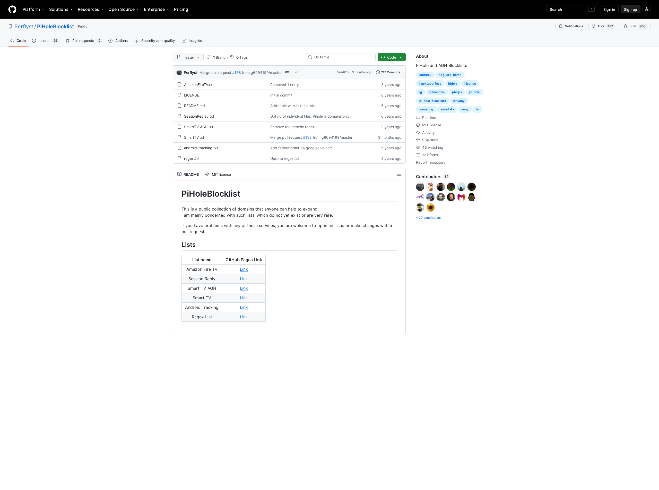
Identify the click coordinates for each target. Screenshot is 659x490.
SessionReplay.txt (199, 116)
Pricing (181, 9)
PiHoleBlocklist (55, 26)
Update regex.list (284, 158)
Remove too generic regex (292, 127)
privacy (459, 101)
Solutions (58, 9)
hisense (470, 83)
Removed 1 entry (284, 84)
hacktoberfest (430, 83)
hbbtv (452, 83)
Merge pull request (215, 72)
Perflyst (23, 26)
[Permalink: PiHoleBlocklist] (177, 193)
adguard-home (450, 75)
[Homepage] (12, 9)
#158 (236, 72)
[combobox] (342, 57)
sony (465, 109)
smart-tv (447, 109)
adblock (425, 75)
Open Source (121, 9)
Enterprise (154, 9)
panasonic (437, 92)
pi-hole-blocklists (432, 101)
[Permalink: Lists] (177, 244)
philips (457, 92)
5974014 (343, 72)
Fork (605, 26)
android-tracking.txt (201, 148)
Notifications (574, 26)
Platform (31, 9)
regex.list (192, 158)
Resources (88, 9)
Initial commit (281, 95)
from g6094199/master (262, 72)
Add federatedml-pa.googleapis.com (301, 148)
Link (244, 269)
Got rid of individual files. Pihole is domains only (310, 116)
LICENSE (191, 95)
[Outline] (399, 174)
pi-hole (474, 92)
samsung (426, 109)
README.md (194, 105)
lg (420, 92)
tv (477, 109)
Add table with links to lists (292, 105)
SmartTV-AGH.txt (198, 127)
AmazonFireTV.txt (199, 84)
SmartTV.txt (194, 137)
